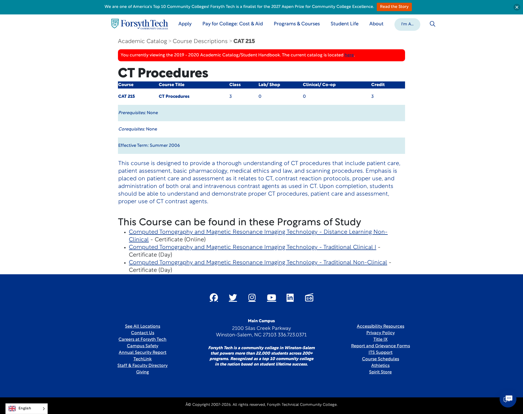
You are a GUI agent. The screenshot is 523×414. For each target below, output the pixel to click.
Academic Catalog (142, 41)
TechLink (142, 359)
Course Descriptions (200, 41)
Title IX (380, 339)
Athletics (380, 366)
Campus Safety (142, 346)
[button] (407, 24)
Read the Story (394, 7)
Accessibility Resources (380, 326)
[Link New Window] (213, 297)
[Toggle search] (432, 24)
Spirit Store (380, 372)
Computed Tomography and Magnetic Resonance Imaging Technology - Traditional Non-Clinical (258, 263)
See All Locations (142, 326)
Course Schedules (380, 359)
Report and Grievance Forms (380, 346)
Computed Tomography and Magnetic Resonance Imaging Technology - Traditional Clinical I (252, 247)
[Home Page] (139, 24)
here (349, 55)
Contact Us (142, 333)
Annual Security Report (142, 353)
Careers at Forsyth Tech (142, 339)
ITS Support (381, 353)
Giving (142, 372)
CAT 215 (244, 41)
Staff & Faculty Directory (142, 366)
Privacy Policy (380, 333)
